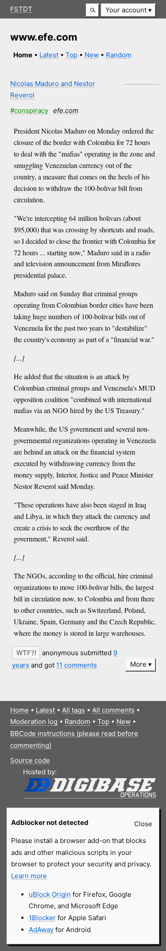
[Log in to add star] (26, 653)
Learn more (29, 876)
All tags (73, 710)
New (92, 55)
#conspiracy (29, 110)
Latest (48, 55)
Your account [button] (126, 10)
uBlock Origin (50, 894)
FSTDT (21, 9)
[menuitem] (128, 10)
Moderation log (34, 721)
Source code (30, 760)
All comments (113, 710)
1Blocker (42, 918)
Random (118, 55)
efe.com (65, 110)
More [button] (138, 664)
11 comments (76, 665)
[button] (92, 10)
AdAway (41, 929)
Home (19, 710)
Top (71, 55)
